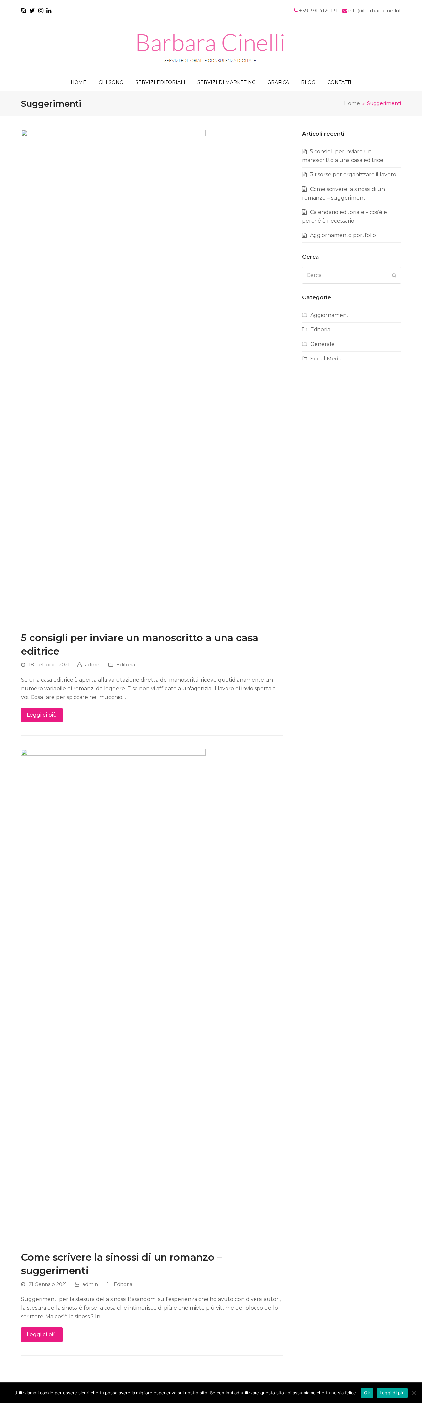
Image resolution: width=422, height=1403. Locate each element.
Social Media (326, 359)
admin (93, 665)
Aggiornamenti (330, 315)
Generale (322, 344)
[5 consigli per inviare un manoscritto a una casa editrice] (113, 376)
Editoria (125, 665)
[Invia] (394, 275)
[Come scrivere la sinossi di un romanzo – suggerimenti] (113, 996)
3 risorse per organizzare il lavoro (353, 174)
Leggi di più (42, 715)
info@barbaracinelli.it (374, 10)
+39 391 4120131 (319, 10)
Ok (367, 1392)
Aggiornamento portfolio (343, 235)
